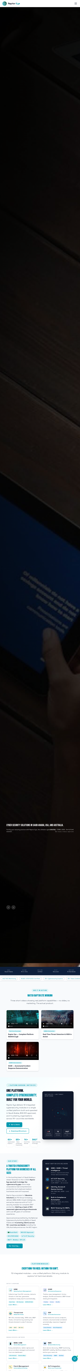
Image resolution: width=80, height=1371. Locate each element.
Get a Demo (15, 1125)
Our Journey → (14, 1246)
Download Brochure (18, 1131)
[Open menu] (76, 3)
